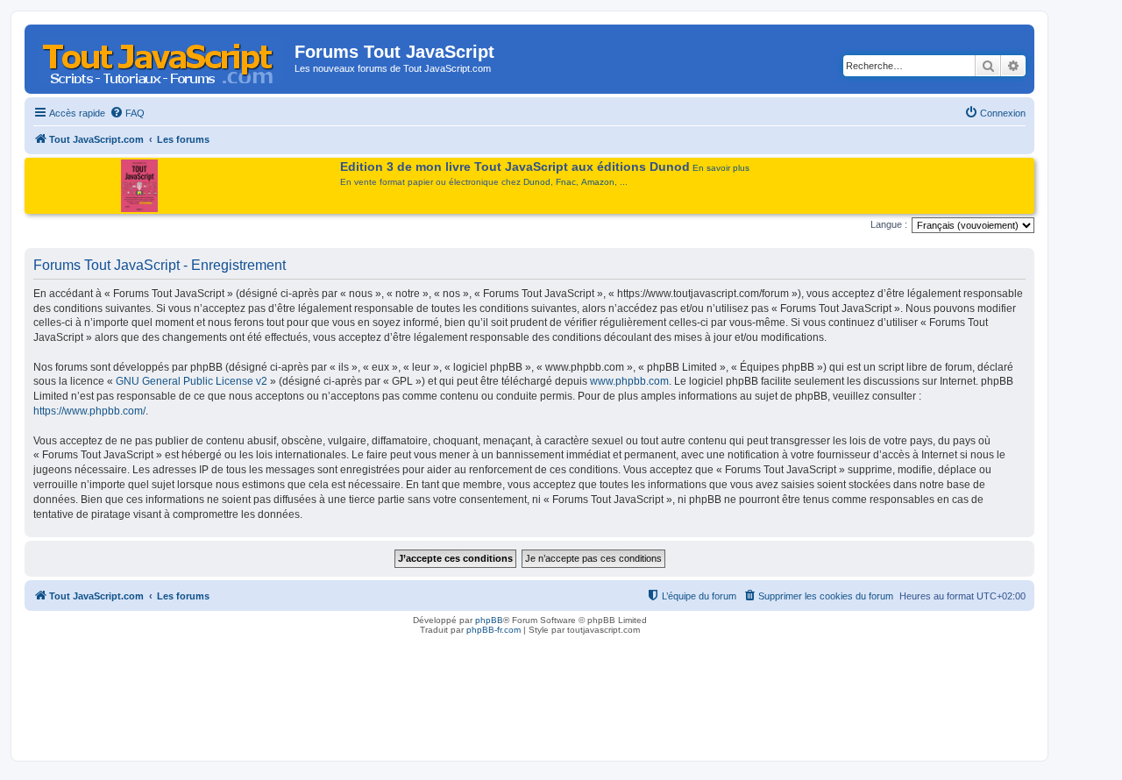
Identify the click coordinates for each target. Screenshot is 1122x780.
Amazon (597, 182)
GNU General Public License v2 (191, 381)
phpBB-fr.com (493, 630)
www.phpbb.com (629, 381)
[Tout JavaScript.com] (162, 57)
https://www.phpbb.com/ (89, 411)
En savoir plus (720, 168)
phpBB (489, 620)
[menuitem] (127, 113)
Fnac (566, 182)
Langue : (888, 224)
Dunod (536, 182)
